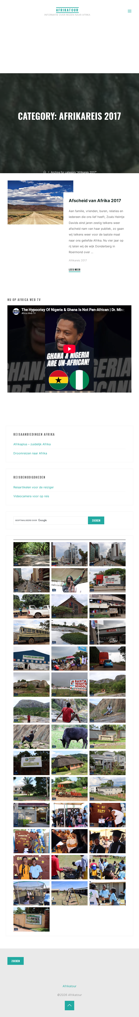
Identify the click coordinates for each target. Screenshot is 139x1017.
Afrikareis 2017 (78, 260)
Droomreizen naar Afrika (30, 453)
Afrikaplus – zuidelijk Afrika (32, 444)
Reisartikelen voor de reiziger (33, 487)
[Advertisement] (69, 45)
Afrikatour (67, 10)
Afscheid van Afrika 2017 (95, 200)
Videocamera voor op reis (31, 496)
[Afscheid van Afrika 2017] (40, 202)
